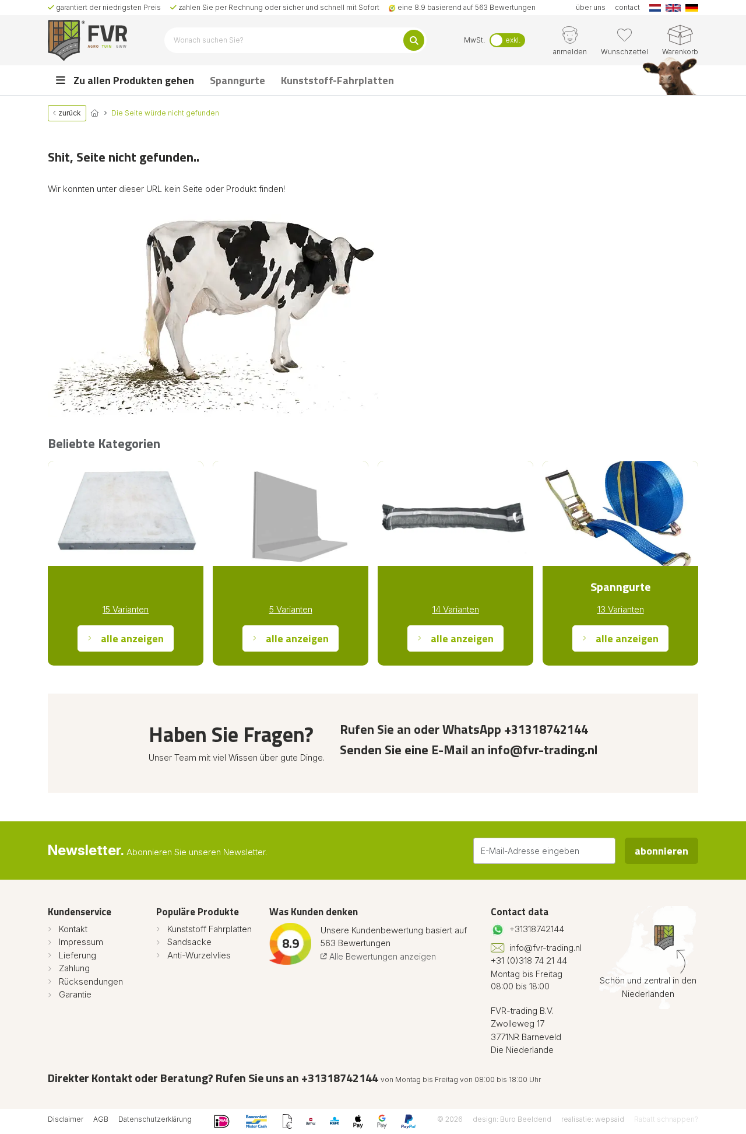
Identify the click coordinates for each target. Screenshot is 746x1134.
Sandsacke (189, 941)
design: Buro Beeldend (512, 1119)
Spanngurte (237, 80)
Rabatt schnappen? (666, 1119)
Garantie (75, 994)
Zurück (69, 112)
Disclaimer (65, 1119)
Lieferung (77, 955)
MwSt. (474, 40)
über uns (591, 7)
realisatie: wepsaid (592, 1119)
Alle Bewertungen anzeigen (381, 956)
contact (627, 7)
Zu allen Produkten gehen (132, 80)
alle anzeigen (132, 638)
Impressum (81, 941)
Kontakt (73, 929)
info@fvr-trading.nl (545, 947)
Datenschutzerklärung (155, 1119)
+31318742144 (536, 929)
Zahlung (74, 968)
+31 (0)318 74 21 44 (529, 960)
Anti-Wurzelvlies (199, 955)
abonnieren (661, 851)
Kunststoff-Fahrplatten (337, 80)
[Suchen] (413, 40)
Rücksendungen (91, 981)
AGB (100, 1119)
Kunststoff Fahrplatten (209, 929)
